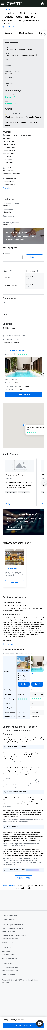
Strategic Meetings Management (14, 935)
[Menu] (3, 3)
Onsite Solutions (8, 919)
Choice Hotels (11, 568)
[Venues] (42, 3)
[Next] (44, 33)
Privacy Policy (7, 963)
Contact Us (6, 951)
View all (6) (7, 188)
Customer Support (8, 954)
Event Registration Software (12, 928)
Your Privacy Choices (9, 958)
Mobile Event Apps (8, 932)
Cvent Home (6, 947)
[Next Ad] (43, 373)
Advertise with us (8, 974)
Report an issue (9, 886)
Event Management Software (12, 925)
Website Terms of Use (10, 970)
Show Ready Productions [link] (17, 475)
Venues (7, 9)
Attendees (7, 253)
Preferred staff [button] (23, 492)
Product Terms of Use (10, 967)
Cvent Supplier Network (10, 916)
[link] (19, 466)
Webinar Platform (8, 942)
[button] (19, 256)
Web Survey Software (10, 939)
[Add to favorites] (43, 19)
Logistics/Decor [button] (11, 492)
